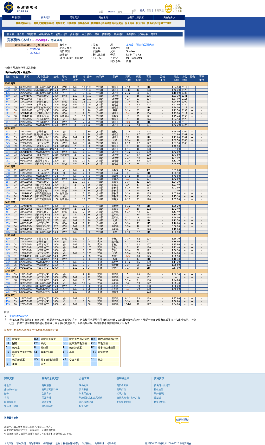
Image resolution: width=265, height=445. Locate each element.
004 (8, 125)
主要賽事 (71, 23)
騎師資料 (46, 402)
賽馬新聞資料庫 (50, 389)
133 (8, 256)
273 (8, 146)
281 (8, 247)
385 (8, 244)
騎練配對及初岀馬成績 (90, 397)
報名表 (10, 34)
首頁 (101, 11)
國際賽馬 (95, 23)
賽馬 (177, 5)
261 (8, 280)
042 (8, 267)
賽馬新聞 (60, 23)
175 (8, 190)
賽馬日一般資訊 (162, 385)
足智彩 (178, 8)
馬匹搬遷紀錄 (86, 402)
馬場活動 (16, 17)
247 (8, 250)
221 (8, 110)
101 (8, 119)
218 (8, 283)
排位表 (20, 34)
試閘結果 (143, 34)
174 (8, 286)
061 (8, 160)
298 (8, 179)
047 (8, 122)
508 (8, 173)
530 (8, 170)
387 (8, 277)
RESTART (165, 23)
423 (8, 241)
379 (8, 176)
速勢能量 (83, 385)
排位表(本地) (10, 389)
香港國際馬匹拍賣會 (112, 23)
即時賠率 (31, 34)
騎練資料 (118, 34)
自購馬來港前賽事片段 (128, 397)
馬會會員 (103, 17)
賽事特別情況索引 (19, 315)
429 (8, 208)
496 (8, 93)
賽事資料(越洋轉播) (44, 23)
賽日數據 (83, 389)
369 (8, 140)
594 (8, 87)
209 (8, 223)
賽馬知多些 (153, 23)
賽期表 (154, 34)
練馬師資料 (47, 406)
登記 (149, 10)
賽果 (96, 34)
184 (8, 152)
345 (8, 143)
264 (8, 181)
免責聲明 (99, 443)
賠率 (6, 393)
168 (8, 226)
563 (8, 131)
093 (8, 259)
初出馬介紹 (85, 393)
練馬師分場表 (45, 34)
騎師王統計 (160, 393)
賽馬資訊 (45, 17)
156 (8, 289)
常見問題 (159, 10)
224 (8, 149)
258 (8, 107)
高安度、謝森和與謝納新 (140, 44)
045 (8, 232)
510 (8, 206)
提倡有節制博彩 (71, 443)
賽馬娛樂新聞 (124, 402)
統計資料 (87, 34)
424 (8, 137)
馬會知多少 (169, 17)
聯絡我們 (21, 443)
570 (8, 90)
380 (8, 98)
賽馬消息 (46, 385)
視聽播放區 (83, 23)
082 (8, 262)
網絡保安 (111, 443)
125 (8, 155)
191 (8, 113)
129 (8, 196)
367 (8, 211)
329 (8, 214)
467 (8, 298)
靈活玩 (157, 397)
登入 (142, 10)
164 (8, 116)
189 (8, 187)
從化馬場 (129, 23)
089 (8, 199)
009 (8, 163)
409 (8, 304)
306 (8, 104)
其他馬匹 (35, 52)
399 (8, 274)
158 (8, 193)
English (111, 11)
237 (8, 184)
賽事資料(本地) (24, 23)
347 (8, 101)
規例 (57, 443)
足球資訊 (74, 17)
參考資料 (74, 34)
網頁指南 (48, 443)
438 (8, 301)
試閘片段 (121, 393)
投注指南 (140, 23)
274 (8, 217)
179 (8, 253)
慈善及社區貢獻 (135, 17)
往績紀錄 (35, 49)
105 (8, 292)
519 (8, 238)
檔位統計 (158, 389)
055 (8, 265)
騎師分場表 (61, 34)
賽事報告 (106, 34)
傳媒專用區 (160, 402)
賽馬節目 (121, 389)
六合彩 (178, 11)
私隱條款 (87, 443)
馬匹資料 (131, 34)
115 (8, 229)
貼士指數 (83, 406)
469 (8, 96)
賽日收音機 (122, 385)
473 (8, 134)
